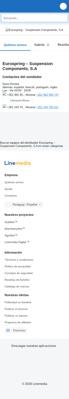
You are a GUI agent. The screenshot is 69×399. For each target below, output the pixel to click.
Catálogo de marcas (17, 286)
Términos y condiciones (19, 259)
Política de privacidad (17, 266)
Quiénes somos (14, 182)
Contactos (11, 195)
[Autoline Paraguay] (24, 6)
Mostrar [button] (31, 94)
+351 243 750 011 (47, 107)
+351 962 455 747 (47, 94)
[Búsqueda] (63, 18)
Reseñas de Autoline (17, 279)
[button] (63, 6)
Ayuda (8, 188)
